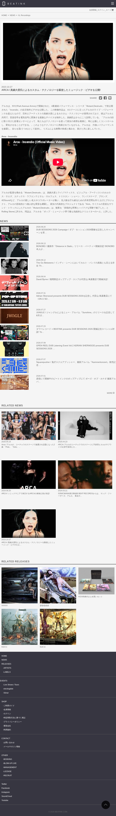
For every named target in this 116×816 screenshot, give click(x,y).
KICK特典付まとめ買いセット (90, 597)
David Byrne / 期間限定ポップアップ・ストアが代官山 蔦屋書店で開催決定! (72, 279)
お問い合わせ (9, 742)
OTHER (5, 755)
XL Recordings (24, 15)
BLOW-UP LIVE (10, 763)
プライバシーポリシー (13, 722)
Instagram (6, 792)
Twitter (4, 784)
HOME (4, 15)
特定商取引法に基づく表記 (14, 718)
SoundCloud (7, 796)
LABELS (7, 672)
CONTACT (6, 738)
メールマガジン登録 (12, 747)
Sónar (6, 693)
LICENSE (7, 771)
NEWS (12, 15)
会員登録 (93, 10)
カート (108, 10)
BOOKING (8, 759)
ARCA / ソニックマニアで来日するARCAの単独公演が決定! (26, 493)
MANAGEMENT (10, 767)
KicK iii (42, 647)
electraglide (8, 689)
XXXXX (5, 605)
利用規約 (7, 730)
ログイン (101, 10)
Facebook (6, 788)
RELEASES (6, 664)
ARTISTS (7, 668)
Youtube (5, 800)
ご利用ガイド (9, 706)
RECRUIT (8, 775)
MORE (109, 393)
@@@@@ (44, 605)
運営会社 (7, 726)
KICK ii (4, 647)
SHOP (4, 702)
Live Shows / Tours (11, 685)
